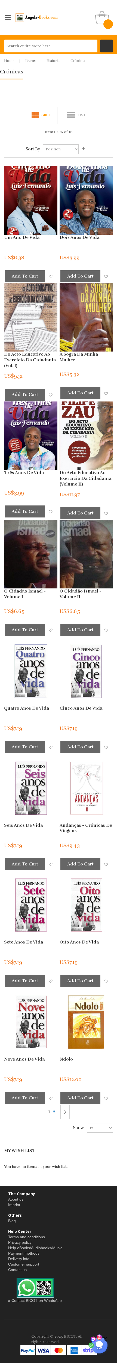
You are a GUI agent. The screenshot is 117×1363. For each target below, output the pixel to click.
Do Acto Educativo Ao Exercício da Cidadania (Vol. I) (30, 360)
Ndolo (66, 1059)
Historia (53, 61)
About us (15, 1199)
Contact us (17, 1269)
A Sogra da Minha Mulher (79, 357)
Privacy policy (20, 1242)
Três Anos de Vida (24, 472)
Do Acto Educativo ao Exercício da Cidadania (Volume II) (85, 478)
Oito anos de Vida (79, 942)
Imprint (14, 1205)
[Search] (106, 46)
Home (9, 61)
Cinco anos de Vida (81, 708)
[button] (50, 276)
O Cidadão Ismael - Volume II (80, 594)
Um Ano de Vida (21, 237)
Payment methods (23, 1253)
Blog (12, 1221)
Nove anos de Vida (24, 1059)
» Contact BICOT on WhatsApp (35, 1300)
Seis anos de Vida (23, 825)
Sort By (33, 149)
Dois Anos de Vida (79, 237)
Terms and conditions (26, 1237)
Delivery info (18, 1259)
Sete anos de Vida (23, 942)
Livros (30, 61)
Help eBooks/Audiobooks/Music (35, 1248)
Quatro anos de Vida (26, 708)
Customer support (23, 1264)
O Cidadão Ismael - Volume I (25, 594)
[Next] (65, 1112)
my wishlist (86, 14)
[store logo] (37, 17)
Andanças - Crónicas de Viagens (86, 828)
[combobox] (50, 46)
